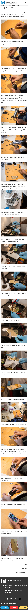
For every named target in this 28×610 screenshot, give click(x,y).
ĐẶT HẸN (24, 607)
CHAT (14, 607)
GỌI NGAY (5, 607)
